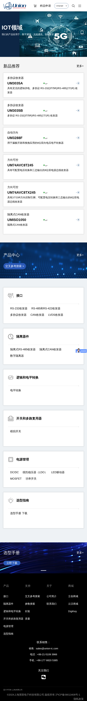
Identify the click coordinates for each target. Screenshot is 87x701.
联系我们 (52, 603)
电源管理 (8, 626)
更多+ (80, 65)
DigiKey (72, 611)
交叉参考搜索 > (14, 266)
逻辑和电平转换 (12, 611)
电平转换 (15, 390)
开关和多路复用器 (13, 618)
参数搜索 (30, 603)
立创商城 (73, 596)
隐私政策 (79, 698)
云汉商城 (73, 603)
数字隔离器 (17, 355)
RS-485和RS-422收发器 (45, 308)
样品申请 (45, 5)
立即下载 (11, 562)
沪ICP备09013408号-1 (67, 694)
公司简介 (52, 596)
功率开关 (31, 478)
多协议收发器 (18, 314)
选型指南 (8, 633)
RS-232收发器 (18, 308)
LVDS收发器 (55, 314)
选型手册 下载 (18, 513)
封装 (27, 611)
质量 (27, 618)
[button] (34, 50)
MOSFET (16, 478)
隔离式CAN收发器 (51, 349)
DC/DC (14, 472)
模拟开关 (15, 431)
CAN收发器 (37, 314)
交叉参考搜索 (32, 596)
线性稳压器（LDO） (35, 472)
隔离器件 (8, 603)
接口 (5, 596)
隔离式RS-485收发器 (23, 349)
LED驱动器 (58, 472)
